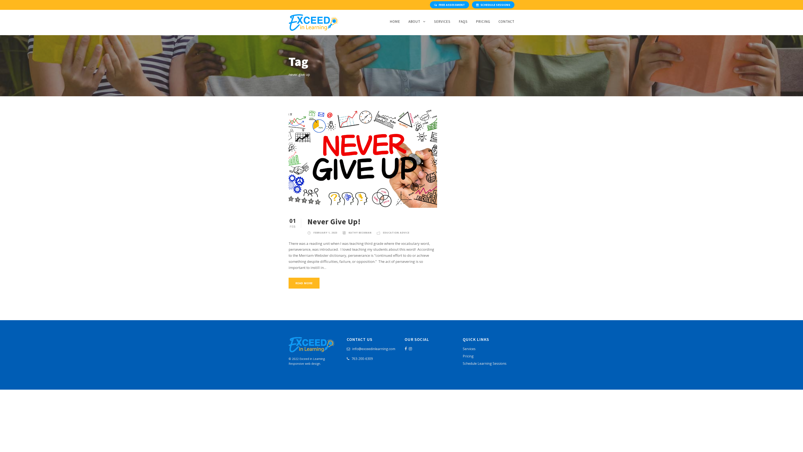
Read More (304, 283)
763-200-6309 (362, 358)
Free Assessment (452, 5)
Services (442, 21)
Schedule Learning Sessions (484, 363)
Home (395, 21)
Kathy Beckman (360, 232)
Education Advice (396, 232)
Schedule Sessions (495, 5)
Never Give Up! (334, 221)
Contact (506, 21)
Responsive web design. (305, 364)
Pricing (483, 21)
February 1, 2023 (325, 232)
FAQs (463, 21)
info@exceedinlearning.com (373, 349)
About (414, 21)
